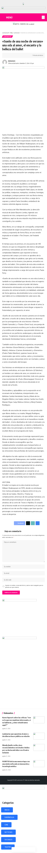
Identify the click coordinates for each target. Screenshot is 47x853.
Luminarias (7, 36)
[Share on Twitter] (11, 55)
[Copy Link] (14, 55)
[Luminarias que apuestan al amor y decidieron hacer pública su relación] (39, 736)
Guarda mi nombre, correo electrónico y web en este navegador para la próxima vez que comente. (24, 586)
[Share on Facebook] (7, 55)
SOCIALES (8, 839)
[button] (43, 17)
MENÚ (9, 17)
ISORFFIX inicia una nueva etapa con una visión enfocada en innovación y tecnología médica (16, 763)
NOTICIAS (8, 832)
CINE (6, 825)
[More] (21, 55)
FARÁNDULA (9, 817)
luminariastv (11, 61)
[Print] (18, 55)
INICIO (7, 810)
